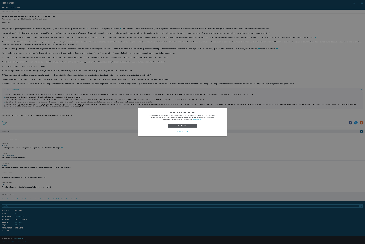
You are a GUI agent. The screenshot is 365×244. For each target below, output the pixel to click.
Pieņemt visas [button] (183, 125)
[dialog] (182, 122)
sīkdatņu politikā (197, 120)
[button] (182, 131)
